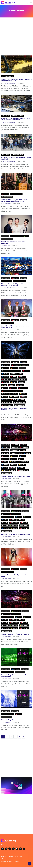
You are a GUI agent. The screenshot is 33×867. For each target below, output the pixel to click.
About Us (3, 856)
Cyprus (5, 370)
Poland (5, 393)
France (14, 376)
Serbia (24, 396)
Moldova (13, 388)
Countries (5, 236)
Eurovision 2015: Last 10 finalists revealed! (15, 534)
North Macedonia (8, 391)
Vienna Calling (19, 405)
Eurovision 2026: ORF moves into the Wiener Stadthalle (16, 158)
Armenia (23, 362)
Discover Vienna (6, 281)
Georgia (22, 376)
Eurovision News (8, 76)
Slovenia (6, 399)
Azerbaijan (24, 365)
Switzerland (7, 402)
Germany (6, 379)
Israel (22, 382)
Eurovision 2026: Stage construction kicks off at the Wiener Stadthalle (15, 119)
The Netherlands (20, 402)
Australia (6, 365)
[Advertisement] (16, 39)
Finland (5, 376)
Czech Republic (15, 370)
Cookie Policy (18, 856)
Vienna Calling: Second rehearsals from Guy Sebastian (15, 675)
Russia (5, 396)
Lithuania (21, 385)
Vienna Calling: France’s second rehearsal (15, 720)
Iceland (5, 382)
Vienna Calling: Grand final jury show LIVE (15, 476)
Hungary (23, 379)
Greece (14, 379)
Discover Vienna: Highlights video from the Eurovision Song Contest (16, 284)
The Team (10, 856)
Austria (5, 194)
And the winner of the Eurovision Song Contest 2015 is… (14, 409)
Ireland (14, 382)
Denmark (26, 370)
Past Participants (7, 196)
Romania (23, 393)
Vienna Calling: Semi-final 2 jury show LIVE (15, 634)
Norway (19, 391)
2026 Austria (5, 115)
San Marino (14, 396)
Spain (14, 399)
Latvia (12, 385)
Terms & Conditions (7, 859)
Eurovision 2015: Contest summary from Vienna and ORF (15, 326)
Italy (27, 236)
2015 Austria (5, 278)
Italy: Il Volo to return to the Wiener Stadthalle (13, 242)
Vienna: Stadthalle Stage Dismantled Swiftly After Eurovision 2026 (16, 80)
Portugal (14, 393)
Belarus (5, 368)
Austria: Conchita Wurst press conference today (15, 575)
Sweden (21, 399)
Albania (15, 362)
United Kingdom (8, 405)
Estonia (5, 373)
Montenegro (23, 388)
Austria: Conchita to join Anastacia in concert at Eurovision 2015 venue (14, 200)
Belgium (14, 368)
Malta (5, 388)
